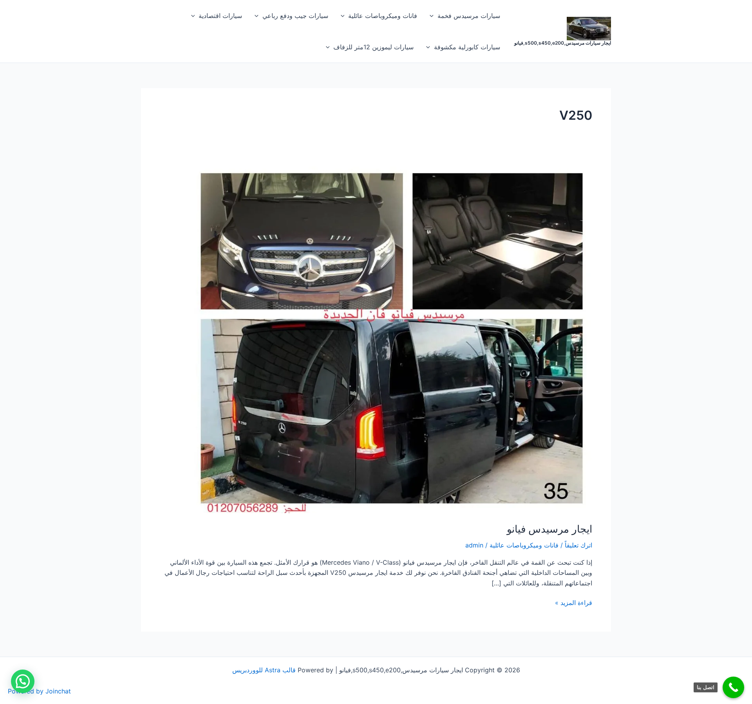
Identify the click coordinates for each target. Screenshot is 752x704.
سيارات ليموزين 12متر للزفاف (373, 47)
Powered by (39, 691)
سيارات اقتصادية (220, 16)
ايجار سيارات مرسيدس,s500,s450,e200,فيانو (562, 43)
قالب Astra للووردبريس (264, 670)
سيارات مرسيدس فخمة (468, 16)
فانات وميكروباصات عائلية (382, 16)
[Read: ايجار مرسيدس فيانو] (391, 338)
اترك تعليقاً (578, 545)
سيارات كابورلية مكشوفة (467, 47)
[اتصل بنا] (733, 687)
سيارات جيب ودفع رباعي (295, 16)
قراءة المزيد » (573, 602)
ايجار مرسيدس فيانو (549, 529)
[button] (433, 15)
